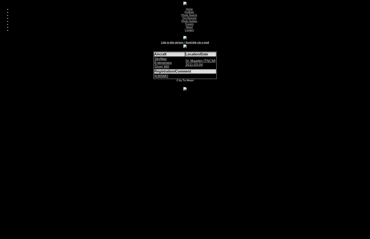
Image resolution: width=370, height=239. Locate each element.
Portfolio (189, 12)
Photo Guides (189, 21)
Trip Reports (189, 18)
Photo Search (189, 15)
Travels (189, 24)
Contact (189, 30)
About (189, 27)
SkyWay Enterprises (163, 61)
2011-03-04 (194, 65)
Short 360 (161, 66)
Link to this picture (172, 42)
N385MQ (161, 76)
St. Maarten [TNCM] (200, 61)
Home (189, 9)
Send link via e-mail (197, 42)
